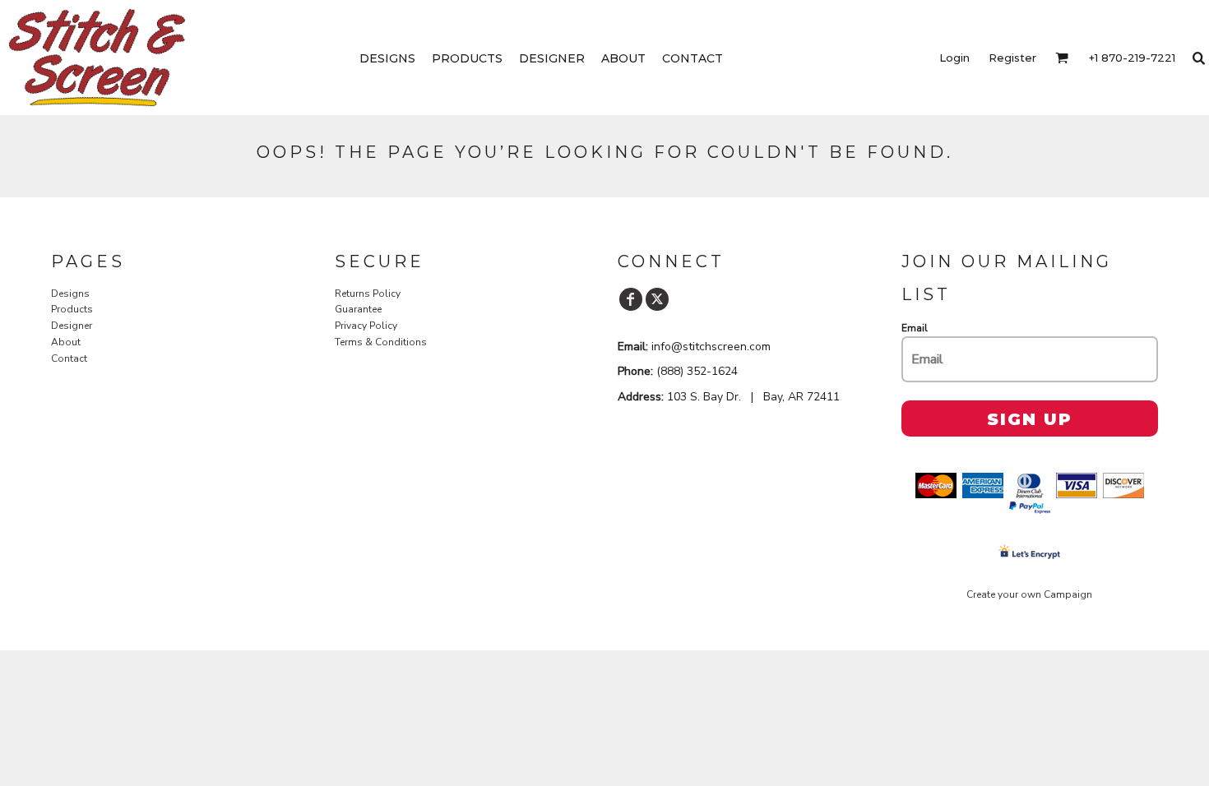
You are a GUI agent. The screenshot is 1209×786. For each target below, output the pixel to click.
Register (1012, 57)
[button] (1061, 57)
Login (954, 57)
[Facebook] (630, 299)
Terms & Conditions (381, 342)
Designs (70, 293)
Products (72, 309)
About (66, 342)
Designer (71, 325)
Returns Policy (368, 293)
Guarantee (358, 309)
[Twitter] (657, 299)
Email (914, 328)
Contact (69, 358)
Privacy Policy (366, 325)
